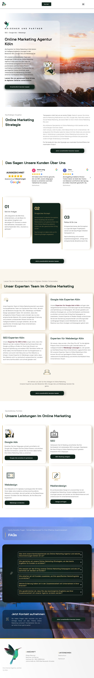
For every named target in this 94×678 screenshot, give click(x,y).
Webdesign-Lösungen (71, 348)
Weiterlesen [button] (35, 185)
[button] (83, 4)
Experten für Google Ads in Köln (68, 305)
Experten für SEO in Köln (17, 342)
